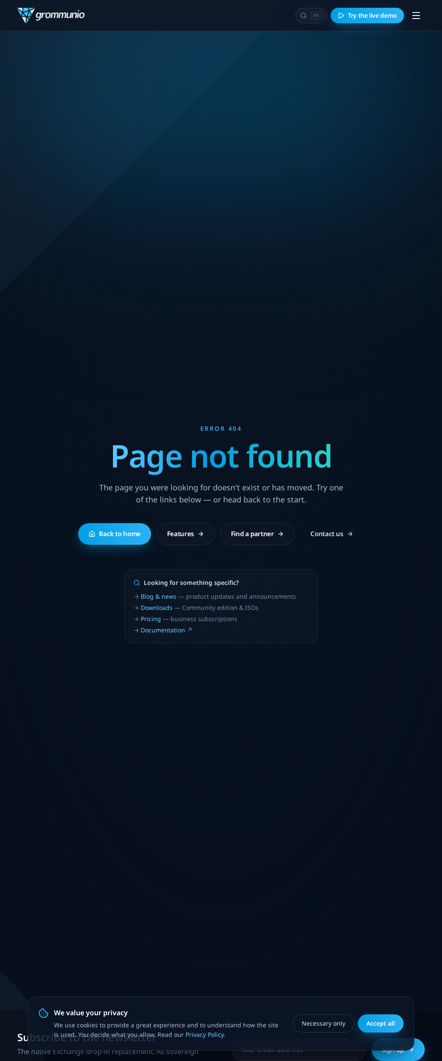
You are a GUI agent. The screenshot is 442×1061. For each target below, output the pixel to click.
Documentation (163, 630)
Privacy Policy (205, 1034)
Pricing (151, 619)
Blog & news (159, 596)
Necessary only (323, 1023)
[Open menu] (416, 15)
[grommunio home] (51, 15)
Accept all (380, 1023)
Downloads (157, 607)
